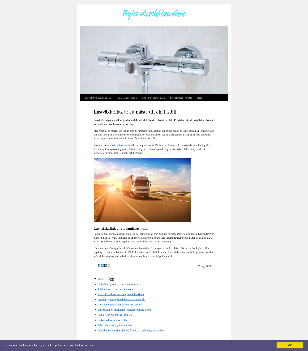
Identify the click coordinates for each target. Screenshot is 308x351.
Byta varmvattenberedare (153, 97)
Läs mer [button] (88, 345)
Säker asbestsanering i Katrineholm (115, 325)
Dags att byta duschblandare (98, 97)
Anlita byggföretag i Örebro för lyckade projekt (121, 299)
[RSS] (109, 265)
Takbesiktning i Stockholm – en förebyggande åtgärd (124, 309)
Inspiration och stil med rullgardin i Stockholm (121, 294)
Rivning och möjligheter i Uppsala (115, 314)
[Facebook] (99, 265)
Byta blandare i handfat (181, 97)
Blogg (199, 97)
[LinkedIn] (105, 265)
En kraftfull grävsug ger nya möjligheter (118, 284)
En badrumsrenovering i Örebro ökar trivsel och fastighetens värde (131, 330)
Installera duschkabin (127, 97)
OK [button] (290, 345)
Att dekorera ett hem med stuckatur (115, 289)
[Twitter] (102, 265)
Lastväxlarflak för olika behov (113, 319)
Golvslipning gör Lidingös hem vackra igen (120, 304)
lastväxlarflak (116, 145)
